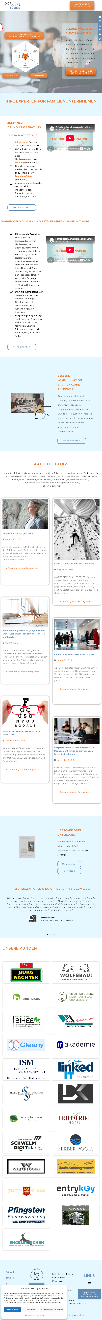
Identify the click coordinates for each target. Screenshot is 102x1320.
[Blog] (100, 38)
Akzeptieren (12, 1309)
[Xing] (100, 30)
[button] (63, 1288)
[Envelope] (100, 17)
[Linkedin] (100, 25)
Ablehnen (30, 1309)
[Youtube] (100, 34)
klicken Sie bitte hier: (51, 486)
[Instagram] (100, 21)
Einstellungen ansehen (52, 1309)
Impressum (40, 1315)
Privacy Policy (30, 1315)
